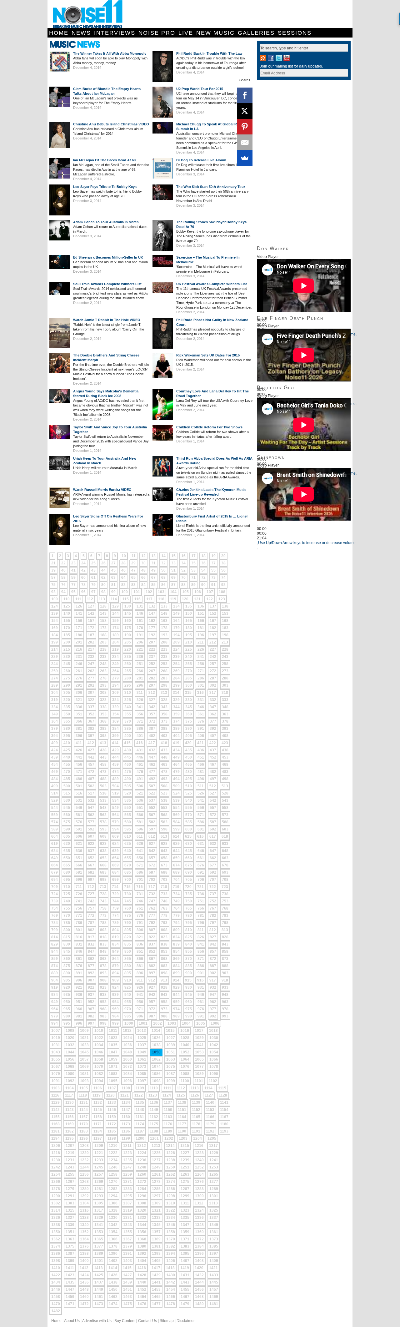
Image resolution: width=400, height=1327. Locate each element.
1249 (156, 1167)
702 (152, 879)
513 (225, 786)
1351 (70, 1232)
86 (163, 585)
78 (83, 585)
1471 (70, 1304)
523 (164, 793)
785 (66, 923)
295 (127, 685)
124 (54, 606)
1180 (224, 1124)
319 (54, 700)
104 (173, 592)
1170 (83, 1124)
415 (127, 743)
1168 (55, 1124)
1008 (70, 1030)
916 (200, 980)
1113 (195, 1088)
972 (152, 1009)
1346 (170, 1225)
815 (66, 937)
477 (152, 771)
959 (176, 1002)
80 (103, 585)
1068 (70, 1066)
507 (152, 786)
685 (127, 872)
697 (91, 879)
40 (63, 570)
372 (152, 721)
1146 (112, 1110)
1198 (112, 1138)
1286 (170, 1189)
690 (188, 872)
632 (213, 843)
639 (115, 851)
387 (152, 728)
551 (140, 807)
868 (164, 958)
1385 (213, 1246)
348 (225, 707)
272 (213, 671)
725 (66, 894)
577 (91, 822)
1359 (185, 1232)
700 (127, 879)
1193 (224, 1131)
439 (54, 757)
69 (173, 577)
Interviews (114, 33)
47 (133, 570)
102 (149, 592)
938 (103, 994)
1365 (98, 1239)
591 (79, 829)
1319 (127, 1210)
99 (113, 592)
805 (127, 930)
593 (103, 829)
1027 (170, 1038)
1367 (127, 1239)
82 (123, 585)
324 (115, 700)
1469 (213, 1296)
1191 (196, 1131)
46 (123, 570)
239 (176, 656)
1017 (199, 1030)
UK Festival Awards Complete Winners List (211, 284)
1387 (70, 1253)
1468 (199, 1296)
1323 (185, 1210)
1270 (113, 1181)
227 (213, 649)
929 (176, 987)
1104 (69, 1088)
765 (188, 908)
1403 (127, 1261)
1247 (127, 1167)
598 (164, 829)
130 (127, 606)
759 (115, 908)
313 (164, 692)
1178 (196, 1124)
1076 (185, 1066)
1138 (182, 1102)
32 (163, 563)
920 (66, 987)
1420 (199, 1268)
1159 (112, 1117)
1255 (70, 1174)
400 (127, 736)
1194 (55, 1138)
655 (127, 858)
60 (83, 577)
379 (54, 728)
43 (93, 570)
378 (225, 721)
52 (183, 570)
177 (152, 628)
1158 (97, 1117)
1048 (127, 1052)
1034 (98, 1045)
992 (213, 1016)
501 (79, 786)
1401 (98, 1261)
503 (103, 786)
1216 (199, 1145)
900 (188, 973)
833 (103, 944)
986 (140, 1016)
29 (133, 563)
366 (79, 721)
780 (188, 915)
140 (66, 613)
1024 (127, 1038)
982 (91, 1016)
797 (213, 923)
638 (103, 851)
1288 (199, 1189)
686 (140, 872)
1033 (84, 1045)
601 (201, 829)
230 (66, 656)
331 (201, 700)
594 (115, 829)
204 (115, 642)
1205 (212, 1138)
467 (213, 764)
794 (176, 923)
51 (173, 570)
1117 (69, 1095)
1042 (213, 1045)
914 (176, 980)
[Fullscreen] (257, 548)
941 (140, 994)
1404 (142, 1261)
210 (188, 642)
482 (213, 771)
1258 (113, 1174)
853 (164, 951)
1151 (182, 1110)
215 (66, 649)
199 (54, 642)
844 (54, 951)
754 (54, 908)
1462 (113, 1296)
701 (140, 879)
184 (54, 635)
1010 (98, 1030)
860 (66, 958)
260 (66, 671)
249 (115, 664)
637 (91, 851)
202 (91, 642)
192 (152, 635)
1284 (142, 1189)
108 (222, 592)
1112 (181, 1088)
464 (176, 764)
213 (225, 642)
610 (127, 836)
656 (140, 858)
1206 (55, 1145)
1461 (98, 1296)
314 (176, 692)
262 (91, 671)
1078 (213, 1066)
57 (53, 577)
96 (83, 592)
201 (79, 642)
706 (201, 879)
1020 (70, 1038)
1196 (83, 1138)
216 (79, 649)
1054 (213, 1052)
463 (164, 764)
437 (213, 750)
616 (200, 836)
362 (213, 714)
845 (66, 951)
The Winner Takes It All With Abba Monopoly (109, 53)
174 (115, 628)
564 (115, 815)
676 (201, 865)
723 (225, 887)
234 (115, 656)
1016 (184, 1030)
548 (103, 807)
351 (79, 714)
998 (103, 1023)
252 (152, 664)
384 (115, 728)
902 (213, 973)
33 (173, 563)
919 (54, 987)
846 (79, 951)
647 (213, 851)
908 (103, 980)
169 (54, 628)
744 (115, 901)
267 (152, 671)
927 (152, 987)
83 (133, 585)
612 (151, 836)
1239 (185, 1160)
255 (188, 664)
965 (66, 1009)
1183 (83, 1131)
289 (54, 685)
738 (225, 894)
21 (53, 563)
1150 (168, 1110)
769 (54, 915)
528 (225, 793)
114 (114, 599)
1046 (98, 1052)
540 (188, 800)
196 (201, 635)
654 (115, 858)
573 (225, 815)
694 (54, 879)
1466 (170, 1296)
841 (201, 944)
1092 (70, 1081)
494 (176, 779)
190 (127, 635)
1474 (113, 1304)
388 (164, 728)
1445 (213, 1282)
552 (152, 807)
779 (176, 915)
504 (115, 786)
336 (79, 707)
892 (91, 973)
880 (127, 966)
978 (225, 1009)
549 (115, 807)
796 (201, 923)
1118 (83, 1095)
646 (201, 851)
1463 (127, 1296)
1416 (141, 1268)
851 (140, 951)
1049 (142, 1052)
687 (152, 872)
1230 (55, 1160)
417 (151, 743)
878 (103, 966)
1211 (127, 1145)
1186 (126, 1131)
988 (164, 1016)
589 (54, 829)
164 (176, 620)
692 (213, 872)
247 (91, 664)
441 (79, 757)
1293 (98, 1196)
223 (164, 649)
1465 (156, 1296)
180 (188, 628)
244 (54, 664)
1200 (140, 1138)
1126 (195, 1095)
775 (127, 915)
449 (176, 757)
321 (79, 700)
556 (201, 807)
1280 (84, 1189)
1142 (55, 1110)
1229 (213, 1153)
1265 (213, 1174)
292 (91, 685)
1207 (70, 1145)
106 (197, 592)
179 (176, 628)
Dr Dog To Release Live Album (201, 160)
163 (164, 620)
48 (143, 570)
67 (153, 577)
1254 (55, 1174)
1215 (184, 1145)
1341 (98, 1225)
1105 (83, 1088)
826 (201, 937)
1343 (127, 1225)
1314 (55, 1210)
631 (201, 843)
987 (152, 1016)
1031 (55, 1045)
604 (54, 836)
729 (115, 894)
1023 (113, 1038)
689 (176, 872)
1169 (69, 1124)
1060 (127, 1059)
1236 (142, 1160)
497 (213, 779)
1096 (127, 1081)
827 (213, 937)
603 (225, 829)
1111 (167, 1088)
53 (193, 570)
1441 (156, 1282)
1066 (213, 1059)
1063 (170, 1059)
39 (53, 570)
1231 (70, 1160)
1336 (199, 1217)
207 (152, 642)
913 (164, 980)
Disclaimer (186, 1321)
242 (213, 656)
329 (176, 700)
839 (176, 944)
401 (140, 736)
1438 (113, 1282)
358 (164, 714)
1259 (127, 1174)
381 (79, 728)
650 (66, 858)
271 (201, 671)
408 (225, 736)
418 (164, 743)
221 (140, 649)
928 (164, 987)
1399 (70, 1261)
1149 (154, 1110)
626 (140, 843)
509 (176, 786)
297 (152, 685)
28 (123, 563)
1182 (69, 1131)
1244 (84, 1167)
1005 (200, 1023)
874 (54, 966)
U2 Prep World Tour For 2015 (199, 89)
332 (213, 700)
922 (91, 987)
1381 (156, 1246)
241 (201, 656)
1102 (213, 1081)
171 (79, 628)
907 (91, 980)
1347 (185, 1225)
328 (164, 700)
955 (127, 1002)
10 (124, 556)
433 (164, 750)
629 (176, 843)
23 (73, 563)
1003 (172, 1023)
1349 (213, 1225)
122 (209, 599)
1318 (113, 1210)
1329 (98, 1217)
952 (91, 1002)
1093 (84, 1081)
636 (79, 851)
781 (201, 915)
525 (188, 793)
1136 (154, 1102)
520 (127, 793)
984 (115, 1016)
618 (225, 836)
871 (201, 958)
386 (140, 728)
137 (213, 606)
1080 (70, 1074)
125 (66, 606)
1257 (98, 1174)
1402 (113, 1261)
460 (127, 764)
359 (176, 714)
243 (225, 656)
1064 (185, 1059)
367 (91, 721)
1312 (199, 1203)
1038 (156, 1045)
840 (188, 944)
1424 (84, 1275)
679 (54, 872)
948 (225, 994)
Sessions (295, 33)
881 (140, 966)
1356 (142, 1232)
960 (188, 1002)
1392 (142, 1253)
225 (188, 649)
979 (54, 1016)
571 (201, 815)
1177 (182, 1124)
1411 (70, 1268)
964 (54, 1009)
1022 (98, 1038)
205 (127, 642)
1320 (142, 1210)
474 (115, 771)
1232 (84, 1160)
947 (213, 994)
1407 (185, 1261)
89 (193, 585)
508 (164, 786)
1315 (70, 1210)
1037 (142, 1045)
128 (103, 606)
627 (152, 843)
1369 (156, 1239)
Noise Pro (156, 33)
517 (91, 793)
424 (54, 750)
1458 (55, 1296)
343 (164, 707)
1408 (199, 1261)
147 (152, 613)
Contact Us (147, 1321)
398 (103, 736)
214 (54, 649)
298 (164, 685)
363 (225, 714)
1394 (170, 1253)
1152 (196, 1110)
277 (91, 678)
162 (152, 620)
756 (79, 908)
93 (53, 592)
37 (213, 563)
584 (176, 822)
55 (213, 570)
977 (213, 1009)
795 (188, 923)
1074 (156, 1066)
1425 (98, 1275)
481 (201, 771)
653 (103, 858)
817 (91, 937)
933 (225, 987)
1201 (154, 1138)
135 (188, 606)
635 (66, 851)
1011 (113, 1030)
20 (223, 556)
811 (201, 930)
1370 (170, 1239)
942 (152, 994)
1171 (97, 1124)
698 (103, 879)
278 (103, 678)
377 (213, 721)
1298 (170, 1196)
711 (79, 887)
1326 (55, 1217)
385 (127, 728)
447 (152, 757)
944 (176, 994)
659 (176, 858)
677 (213, 865)
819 (115, 937)
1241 (213, 1160)
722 (212, 887)
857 (213, 951)
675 (188, 865)
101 (136, 592)
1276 (199, 1181)
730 (127, 894)
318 (225, 692)
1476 (142, 1304)
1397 (213, 1253)
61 (93, 577)
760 (127, 908)
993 (225, 1016)
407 (213, 736)
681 (79, 872)
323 (103, 700)
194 (176, 635)
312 (151, 692)
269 (176, 671)
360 (188, 714)
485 (66, 779)
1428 (142, 1275)
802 (91, 930)
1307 (127, 1203)
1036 (127, 1045)
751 (201, 901)
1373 (213, 1239)
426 (79, 750)
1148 (140, 1110)
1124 (166, 1095)
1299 (185, 1196)
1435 (70, 1282)
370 (127, 721)
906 (79, 980)
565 (127, 815)
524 (176, 793)
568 (164, 815)
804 (115, 930)
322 (91, 700)
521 (140, 793)
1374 (55, 1246)
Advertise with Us (97, 1321)
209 (176, 642)
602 (213, 829)
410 (66, 743)
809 (176, 930)
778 (164, 915)
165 (188, 620)
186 (79, 635)
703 (164, 879)
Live (185, 33)
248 (103, 664)
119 (173, 599)
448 (164, 757)
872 (213, 958)
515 (66, 793)
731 (140, 894)
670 (127, 865)
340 (127, 707)
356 (140, 714)
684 (115, 872)
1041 (199, 1045)
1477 (156, 1304)
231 (79, 656)
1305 (98, 1203)
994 (54, 1023)
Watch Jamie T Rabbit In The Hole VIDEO (106, 320)
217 (91, 649)
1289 (213, 1189)
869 (176, 958)
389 (176, 728)
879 (115, 966)
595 (127, 829)
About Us (72, 1321)
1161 (140, 1117)
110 (66, 599)
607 (91, 836)
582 (152, 822)
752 (213, 901)
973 (164, 1009)
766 (201, 908)
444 (115, 757)
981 (79, 1016)
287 (213, 678)
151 (201, 613)
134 (176, 606)
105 (185, 592)
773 (103, 915)
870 (188, 958)
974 (176, 1009)
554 (176, 807)
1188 (154, 1131)
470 (66, 771)
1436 (84, 1282)
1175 (154, 1124)
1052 (185, 1052)
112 (90, 599)
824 (176, 937)
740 (66, 901)
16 (183, 556)
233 (103, 656)
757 (91, 908)
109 (54, 599)
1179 (210, 1124)
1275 (185, 1181)
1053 (199, 1052)
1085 (142, 1074)
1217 (213, 1145)
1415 (127, 1268)
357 (152, 714)
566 (140, 815)
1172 (112, 1124)
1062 (156, 1059)
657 (152, 858)
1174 (140, 1124)
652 (91, 858)
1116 (55, 1095)
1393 (156, 1253)
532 (91, 800)
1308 (142, 1203)
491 (140, 779)
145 (127, 613)
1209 (98, 1145)
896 (140, 973)
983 (103, 1016)
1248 (142, 1167)
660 (188, 858)
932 (213, 987)
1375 (70, 1246)
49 (153, 570)
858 (225, 951)
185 (66, 635)
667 (91, 865)
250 (127, 664)
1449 (98, 1289)
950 (66, 1002)
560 (66, 815)
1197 (97, 1138)
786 (79, 923)
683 (103, 872)
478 (164, 771)
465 (188, 764)
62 (103, 577)
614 (176, 836)
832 (91, 944)
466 (201, 764)
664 (54, 865)
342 (152, 707)
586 (201, 822)
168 (225, 620)
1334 (170, 1217)
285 (188, 678)
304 (54, 692)
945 (188, 994)
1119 (96, 1095)
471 (79, 771)
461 (140, 764)
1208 (84, 1145)
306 (79, 692)
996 (79, 1023)
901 (201, 973)
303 (225, 685)
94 (63, 592)
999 (115, 1023)
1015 (170, 1030)
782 (213, 915)
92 (223, 585)
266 (140, 671)
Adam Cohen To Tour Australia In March (106, 222)
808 (164, 930)
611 (140, 836)
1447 (70, 1289)
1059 (113, 1059)
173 (103, 628)
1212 (141, 1145)
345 (188, 707)
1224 (142, 1153)
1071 (113, 1066)
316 (200, 692)
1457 (213, 1289)
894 (115, 973)
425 (66, 750)
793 (164, 923)
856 (201, 951)
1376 (84, 1246)
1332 (142, 1217)
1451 (127, 1289)
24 (83, 563)
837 (152, 944)
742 (91, 901)
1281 (98, 1189)
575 (66, 822)
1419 (184, 1268)
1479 (185, 1304)
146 (140, 613)
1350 (55, 1232)
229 (54, 656)
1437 (98, 1282)
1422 (55, 1275)
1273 (156, 1181)
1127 (209, 1095)
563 (103, 815)
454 (54, 764)
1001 (143, 1023)
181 (201, 628)
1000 (128, 1023)
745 (127, 901)
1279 (70, 1189)
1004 (186, 1023)
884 (176, 966)
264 (115, 671)
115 (125, 599)
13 (153, 556)
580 (127, 822)
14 (163, 556)
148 (164, 613)
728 (103, 894)
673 (164, 865)
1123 (152, 1095)
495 (188, 779)
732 (152, 894)
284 (176, 678)
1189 (168, 1131)
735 (188, 894)
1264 (199, 1174)
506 (140, 786)
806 (140, 930)
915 (188, 980)
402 (152, 736)
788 (103, 923)
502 (91, 786)
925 (127, 987)
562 (91, 815)
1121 (124, 1095)
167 (213, 620)
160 (127, 620)
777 (152, 915)
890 (66, 973)
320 (66, 700)
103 (161, 592)
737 (213, 894)
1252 (199, 1167)
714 (115, 887)
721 (200, 887)
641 (140, 851)
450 (188, 757)
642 (152, 851)
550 (127, 807)
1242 (55, 1167)
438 (225, 750)
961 (201, 1002)
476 (140, 771)
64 (123, 577)
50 (163, 570)
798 (225, 923)
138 (225, 606)
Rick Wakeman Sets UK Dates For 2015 (208, 355)
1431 (185, 1275)
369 (115, 721)
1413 (98, 1268)
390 (188, 728)
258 (225, 664)
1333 (156, 1217)
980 (66, 1016)
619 (54, 843)
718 (164, 887)
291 (79, 685)
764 (176, 908)
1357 (156, 1232)
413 (103, 743)
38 (223, 563)
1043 (55, 1052)
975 (188, 1009)
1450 (113, 1289)
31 (153, 563)
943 (164, 994)
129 (115, 606)
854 (176, 951)
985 (127, 1016)
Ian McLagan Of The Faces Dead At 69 (104, 160)
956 (140, 1002)
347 (213, 707)
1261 (156, 1174)
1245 (98, 1167)
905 (66, 980)
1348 (199, 1225)
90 (203, 585)
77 (73, 585)
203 (103, 642)
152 (213, 613)
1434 (55, 1282)
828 (225, 937)
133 (164, 606)
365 (66, 721)
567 (152, 815)
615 (188, 836)
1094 (98, 1081)
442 (91, 757)
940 (127, 994)
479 (176, 771)
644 (176, 851)
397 (91, 736)
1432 (199, 1275)
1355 (127, 1232)
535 (127, 800)
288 (225, 678)
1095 (113, 1081)
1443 (185, 1282)
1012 (127, 1030)
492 (152, 779)
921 (79, 987)
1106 (97, 1088)
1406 (170, 1261)
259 (54, 671)
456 (79, 764)
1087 (170, 1074)
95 (73, 592)
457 (91, 764)
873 (225, 958)
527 (213, 793)
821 (140, 937)
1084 (127, 1074)
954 (115, 1002)
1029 (199, 1038)
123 (221, 599)
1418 (170, 1268)
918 (225, 980)
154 (54, 620)
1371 (185, 1239)
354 (115, 714)
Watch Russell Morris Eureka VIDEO (102, 490)
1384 (199, 1246)
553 (164, 807)
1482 (55, 1311)
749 (176, 901)
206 (140, 642)
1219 (70, 1153)
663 (225, 858)
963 (225, 1002)
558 (225, 807)
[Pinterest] (244, 126)
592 (91, 829)
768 (225, 908)
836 (140, 944)
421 (200, 743)
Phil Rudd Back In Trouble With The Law (209, 53)
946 (201, 994)
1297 (156, 1196)
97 (93, 592)
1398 (55, 1261)
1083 (113, 1074)
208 (164, 642)
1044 (70, 1052)
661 (201, 858)
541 (201, 800)
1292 (84, 1196)
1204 (197, 1138)
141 (79, 613)
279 (115, 678)
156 (79, 620)
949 (54, 1002)
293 (103, 685)
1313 (213, 1203)
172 (91, 628)
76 (63, 585)
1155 (55, 1117)
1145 (97, 1110)
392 (213, 728)
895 (127, 973)
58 (63, 577)
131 (140, 606)
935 (66, 994)
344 (176, 707)
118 (161, 599)
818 (103, 937)
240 (188, 656)
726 (79, 894)
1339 (70, 1225)
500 (66, 786)
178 (164, 628)
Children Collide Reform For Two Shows (209, 427)
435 (188, 750)
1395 (185, 1253)
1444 (199, 1282)
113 (102, 599)
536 (140, 800)
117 (149, 599)
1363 (70, 1239)
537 (152, 800)
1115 (222, 1088)
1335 (185, 1217)
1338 (55, 1225)
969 (115, 1009)
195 (188, 635)
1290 (55, 1196)
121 (197, 599)
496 (201, 779)
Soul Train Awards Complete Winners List (107, 284)
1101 (199, 1081)
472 (91, 771)
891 (79, 973)
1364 (84, 1239)
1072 (127, 1066)
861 (79, 958)
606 (79, 836)
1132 (97, 1102)
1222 (113, 1153)
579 (115, 822)
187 (91, 635)
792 (152, 923)
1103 (55, 1088)
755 (66, 908)
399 (115, 736)
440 (66, 757)
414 (115, 743)
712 (91, 887)
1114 (208, 1088)
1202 (168, 1138)
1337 (213, 1217)
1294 (113, 1196)
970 (127, 1009)
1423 (70, 1275)
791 (140, 923)
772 (91, 915)
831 (79, 944)
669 (115, 865)
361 (201, 714)
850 (127, 951)
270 (188, 671)
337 (91, 707)
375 (188, 721)
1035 (113, 1045)
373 (164, 721)
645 (188, 851)
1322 (170, 1210)
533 (103, 800)
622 (91, 843)
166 (201, 620)
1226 (170, 1153)
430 (127, 750)
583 (164, 822)
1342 (113, 1225)
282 (152, 678)
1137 (168, 1102)
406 (201, 736)
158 (103, 620)
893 (103, 973)
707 (213, 879)
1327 (70, 1217)
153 (225, 613)
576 (79, 822)
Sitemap (167, 1321)
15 (173, 556)
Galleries (256, 33)
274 (54, 678)
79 (93, 585)
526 (201, 793)
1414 (112, 1268)
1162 (154, 1117)
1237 (156, 1160)
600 (188, 829)
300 (188, 685)
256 (201, 664)
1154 (224, 1110)
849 (115, 951)
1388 (84, 1253)
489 (115, 779)
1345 (156, 1225)
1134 (126, 1102)
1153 (210, 1110)
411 (79, 743)
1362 (55, 1239)
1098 (156, 1081)
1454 (170, 1289)
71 (193, 577)
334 (54, 707)
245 (66, 664)
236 (140, 656)
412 (91, 743)
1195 (69, 1138)
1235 (127, 1160)
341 (140, 707)
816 (79, 937)
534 (115, 800)
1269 (98, 1181)
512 (212, 786)
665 (66, 865)
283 (164, 678)
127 (91, 606)
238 (164, 656)
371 (140, 721)
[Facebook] (244, 95)
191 (140, 635)
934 (54, 994)
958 (164, 1002)
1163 (168, 1117)
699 (115, 879)
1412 (84, 1268)
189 (115, 635)
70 (183, 577)
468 (225, 764)
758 (103, 908)
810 (188, 930)
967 (91, 1009)
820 (127, 937)
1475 (127, 1304)
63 (113, 577)
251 (140, 664)
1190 (182, 1131)
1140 (210, 1102)
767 (213, 908)
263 (103, 671)
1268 (84, 1181)
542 (213, 800)
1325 (213, 1210)
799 (54, 930)
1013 (141, 1030)
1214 (170, 1145)
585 (188, 822)
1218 (55, 1153)
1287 (185, 1189)
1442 (170, 1282)
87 (173, 585)
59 (73, 577)
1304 (84, 1203)
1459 (70, 1296)
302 (213, 685)
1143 (69, 1110)
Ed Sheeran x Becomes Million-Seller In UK (108, 257)
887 (213, 966)
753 (225, 901)
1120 (110, 1095)
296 (140, 685)
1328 (84, 1217)
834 (115, 944)
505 (127, 786)
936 (79, 994)
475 (127, 771)
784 (54, 923)
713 (103, 887)
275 (66, 678)
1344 (142, 1225)
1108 (126, 1088)
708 (225, 879)
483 (225, 771)
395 (66, 736)
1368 (142, 1239)
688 (164, 872)
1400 (84, 1261)
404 (176, 736)
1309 (156, 1203)
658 (164, 858)
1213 (156, 1145)
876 (79, 966)
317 (212, 692)
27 (113, 563)
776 (140, 915)
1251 (185, 1167)
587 (213, 822)
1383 (185, 1246)
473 (103, 771)
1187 (140, 1131)
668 (103, 865)
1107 (112, 1088)
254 (176, 664)
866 (140, 958)
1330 (113, 1217)
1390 (113, 1253)
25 (93, 563)
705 (188, 879)
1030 (213, 1038)
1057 (84, 1059)
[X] (244, 111)
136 (201, 606)
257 (213, 664)
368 (103, 721)
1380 (142, 1246)
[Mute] (257, 544)
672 (152, 865)
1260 (142, 1174)
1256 (84, 1174)
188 (103, 635)
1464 (142, 1296)
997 (91, 1023)
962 (213, 1002)
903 (225, 973)
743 (103, 901)
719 (176, 887)
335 (66, 707)
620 (66, 843)
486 (79, 779)
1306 (113, 1203)
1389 (98, 1253)
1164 (182, 1117)
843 (225, 944)
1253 (213, 1167)
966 (79, 1009)
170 (66, 628)
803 (103, 930)
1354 (113, 1232)
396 (79, 736)
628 (164, 843)
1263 (185, 1174)
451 (201, 757)
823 (164, 937)
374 (176, 721)
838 (164, 944)
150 (188, 613)
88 (183, 585)
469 (54, 771)
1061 (142, 1059)
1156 (69, 1117)
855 (188, 951)
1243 (70, 1167)
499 (54, 786)
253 (164, 664)
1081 (84, 1074)
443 (103, 757)
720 (188, 887)
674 (176, 865)
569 (176, 815)
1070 (98, 1066)
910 (127, 980)
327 (152, 700)
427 (91, 750)
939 (115, 994)
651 (79, 858)
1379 (127, 1246)
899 (176, 973)
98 (103, 592)
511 (201, 786)
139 (54, 613)
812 (212, 930)
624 (115, 843)
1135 (140, 1102)
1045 (84, 1052)
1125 (181, 1095)
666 (79, 865)
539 (176, 800)
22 (63, 563)
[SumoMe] (244, 158)
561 (79, 815)
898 (164, 973)
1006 (215, 1023)
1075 (170, 1066)
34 (183, 563)
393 (225, 728)
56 (223, 570)
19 (213, 556)
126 (79, 606)
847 (91, 951)
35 (193, 563)
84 (143, 585)
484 (54, 779)
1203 (183, 1138)
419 (176, 743)
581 (140, 822)
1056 (70, 1059)
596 (140, 829)
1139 (196, 1102)
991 (201, 1016)
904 (54, 980)
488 (103, 779)
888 (225, 966)
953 (103, 1002)
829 (54, 944)
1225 (156, 1153)
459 (115, 764)
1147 (126, 1110)
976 (201, 1009)
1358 (170, 1232)
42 (83, 570)
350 (66, 714)
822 (152, 937)
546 (79, 807)
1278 (55, 1189)
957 (152, 1002)
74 (223, 577)
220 (127, 649)
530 (66, 800)
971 (140, 1009)
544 (54, 807)
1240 (199, 1160)
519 (115, 793)
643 (164, 851)
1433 (213, 1275)
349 (54, 714)
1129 (55, 1102)
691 (201, 872)
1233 (98, 1160)
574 (54, 822)
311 (140, 692)
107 (210, 592)
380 (66, 728)
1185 (112, 1131)
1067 (55, 1066)
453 (225, 757)
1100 (185, 1081)
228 (225, 649)
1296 (142, 1196)
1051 (170, 1052)
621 (79, 843)
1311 (185, 1203)
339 (115, 707)
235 (127, 656)
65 (133, 577)
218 (103, 649)
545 (66, 807)
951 (79, 1002)
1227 (185, 1153)
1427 (127, 1275)
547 (91, 807)
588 (225, 822)
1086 (156, 1074)
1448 (84, 1289)
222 (152, 649)
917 (212, 980)
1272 (142, 1181)
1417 (156, 1268)
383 (103, 728)
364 (54, 721)
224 (176, 649)
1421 (213, 1268)
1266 (55, 1181)
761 (140, 908)
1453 (156, 1289)
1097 (142, 1081)
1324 (199, 1210)
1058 (98, 1059)
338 (103, 707)
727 (91, 894)
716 (139, 887)
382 (91, 728)
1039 (170, 1045)
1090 (213, 1074)
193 (164, 635)
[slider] (307, 543)
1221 (98, 1153)
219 (115, 649)
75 (53, 585)
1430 (170, 1275)
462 (152, 764)
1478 (170, 1304)
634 (54, 851)
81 (113, 585)
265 (127, 671)
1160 (126, 1117)
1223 (127, 1153)
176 (140, 628)
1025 (142, 1038)
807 (152, 930)
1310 (170, 1203)
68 (163, 577)
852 (152, 951)
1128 (223, 1095)
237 (152, 656)
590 (66, 829)
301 (201, 685)
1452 (142, 1289)
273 (225, 671)
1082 (98, 1074)
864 (115, 958)
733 (164, 894)
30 (143, 563)
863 (103, 958)
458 (103, 764)
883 (164, 966)
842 (213, 944)
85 (153, 585)
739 (54, 901)
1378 (113, 1246)
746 (140, 901)
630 (188, 843)
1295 (127, 1196)
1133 (112, 1102)
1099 (170, 1081)
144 (115, 613)
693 (225, 872)
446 (140, 757)
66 (143, 577)
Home (58, 33)
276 (79, 678)
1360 (199, 1232)
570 (188, 815)
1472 (84, 1304)
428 (103, 750)
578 (103, 822)
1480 (199, 1304)
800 (66, 930)
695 (66, 879)
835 (127, 944)
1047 (113, 1052)
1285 (156, 1189)
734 (176, 894)
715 (127, 887)
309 (115, 692)
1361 (213, 1232)
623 (103, 843)
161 (140, 620)
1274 (170, 1181)
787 (91, 923)
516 (79, 793)
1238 (170, 1160)
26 (103, 563)
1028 (185, 1038)
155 (66, 620)
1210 (113, 1145)
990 (188, 1016)
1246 (113, 1167)
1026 (156, 1038)
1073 (142, 1066)
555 (188, 807)
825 (188, 937)
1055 (55, 1059)
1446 (55, 1289)
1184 (97, 1131)
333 (225, 700)
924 (115, 987)
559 (54, 815)
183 (225, 628)
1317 (98, 1210)
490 (127, 779)
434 (176, 750)
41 (73, 570)
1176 (168, 1124)
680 (66, 872)
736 (201, 894)
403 (164, 736)
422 (212, 743)
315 (188, 692)
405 (188, 736)
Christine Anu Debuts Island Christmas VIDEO (111, 124)
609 (115, 836)
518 (103, 793)
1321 (156, 1210)
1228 (199, 1153)
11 (134, 556)
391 (201, 728)
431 (140, 750)
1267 (70, 1181)
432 (152, 750)
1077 (199, 1066)
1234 (113, 1160)
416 (139, 743)
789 (115, 923)
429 (115, 750)
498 (225, 779)
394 (54, 736)
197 (213, 635)
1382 (170, 1246)
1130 (69, 1102)
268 (164, 671)
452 (213, 757)
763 (164, 908)
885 (188, 966)
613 (164, 836)
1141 (224, 1102)
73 (213, 577)
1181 (55, 1131)
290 (66, 685)
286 (201, 678)
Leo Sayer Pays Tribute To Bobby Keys (105, 187)
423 (225, 743)
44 (103, 570)
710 (66, 887)
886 (201, 966)
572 (213, 815)
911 (140, 980)
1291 (70, 1196)
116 (137, 599)
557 (213, 807)
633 (225, 843)
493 (164, 779)
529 (54, 800)
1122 (138, 1095)
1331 (127, 1217)
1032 (70, 1045)
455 (66, 764)
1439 (127, 1282)
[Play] (257, 525)
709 (54, 887)
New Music (215, 33)
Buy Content (124, 1321)
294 (115, 685)
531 (79, 800)
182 (213, 628)
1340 (84, 1225)
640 (127, 851)
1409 (213, 1261)
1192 (210, 1131)
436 (201, 750)
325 (127, 700)
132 (152, 606)
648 (225, 851)
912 (151, 980)
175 (127, 628)
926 (140, 987)
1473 (98, 1304)
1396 (199, 1253)
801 (79, 930)
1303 (70, 1203)
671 (140, 865)
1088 (185, 1074)
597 (152, 829)
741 (79, 901)
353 (103, 714)
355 (127, 714)
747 (152, 901)
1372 (199, 1239)
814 (54, 937)
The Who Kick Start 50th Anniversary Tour (210, 187)
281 (140, 678)
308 (103, 692)
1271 (127, 1181)
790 (127, 923)
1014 (156, 1030)
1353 (98, 1232)
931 (201, 987)
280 (127, 678)
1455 (185, 1289)
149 (176, 613)
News (81, 33)
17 (193, 556)
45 (113, 570)
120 (185, 599)
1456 (199, 1289)
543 (225, 800)
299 (176, 685)
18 (203, 556)
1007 (55, 1030)
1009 (84, 1030)
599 (176, 829)
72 (203, 577)
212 (212, 642)
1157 (83, 1117)
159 (115, 620)
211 (201, 642)
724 (54, 894)
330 (188, 700)
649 (54, 858)
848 (103, 951)
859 (54, 958)
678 (225, 865)
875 (66, 966)
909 (115, 980)
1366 (113, 1239)
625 (127, 843)
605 (66, 836)
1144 (83, 1110)
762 (152, 908)
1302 (55, 1203)
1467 (185, 1296)
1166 (210, 1117)
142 (91, 613)
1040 (185, 1045)
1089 (199, 1074)
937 (91, 994)
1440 (142, 1282)
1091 (55, 1081)
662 (213, 858)
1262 (170, 1174)
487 (91, 779)
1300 (199, 1196)
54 (203, 570)
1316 (84, 1210)
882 (152, 966)
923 (103, 987)
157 (91, 620)
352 (91, 714)
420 (188, 743)
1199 (126, 1138)
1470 (55, 1304)
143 (103, 613)
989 (176, 1016)
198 (225, 635)
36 (203, 563)
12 (143, 556)
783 (225, 915)
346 (201, 707)
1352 (84, 1232)
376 (201, 721)
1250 (170, 1167)
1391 (127, 1253)
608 (103, 836)
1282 (113, 1189)
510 (188, 786)
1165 (196, 1117)
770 (66, 915)
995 (66, 1023)
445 (127, 757)
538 (164, 800)
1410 (55, 1268)
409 (54, 743)
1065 (199, 1059)
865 (127, 958)
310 (127, 692)
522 (152, 793)
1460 (84, 1296)
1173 (126, 1124)
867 (152, 958)
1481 (213, 1304)
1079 (55, 1074)
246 (79, 664)
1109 (140, 1088)
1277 (213, 1181)
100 (124, 592)
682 (91, 872)
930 (188, 987)
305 (66, 692)
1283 (127, 1189)
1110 (154, 1088)
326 (140, 700)
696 (79, 879)
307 (91, 692)
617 (212, 836)
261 (79, 671)
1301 (213, 1196)
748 (164, 901)
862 (91, 958)
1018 (213, 1030)
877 (91, 966)
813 (225, 930)
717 (151, 887)
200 (66, 642)
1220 (84, 1153)
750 (188, 901)
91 (213, 585)
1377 (98, 1246)
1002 (157, 1023)
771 (79, 915)
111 (78, 599)
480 (188, 771)
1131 (83, 1102)
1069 (84, 1066)
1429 (156, 1275)
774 (115, 915)
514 (54, 793)
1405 (156, 1261)
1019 (55, 1038)
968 (103, 1009)
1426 (113, 1275)
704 (176, 879)
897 (152, 973)
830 (66, 944)
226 (201, 649)
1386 (55, 1253)
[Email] (244, 142)
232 (91, 656)
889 (54, 973)
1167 (224, 1117)
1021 (84, 1038)
